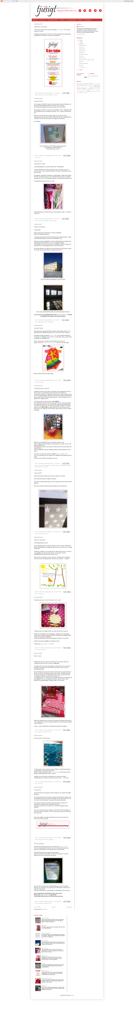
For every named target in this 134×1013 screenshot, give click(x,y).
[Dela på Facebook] (67, 93)
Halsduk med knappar (46, 978)
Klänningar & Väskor (53, 19)
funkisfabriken (50, 94)
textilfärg (41, 382)
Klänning (50, 220)
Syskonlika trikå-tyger (42, 738)
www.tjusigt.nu (87, 19)
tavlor (47, 466)
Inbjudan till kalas (40, 27)
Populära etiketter (45, 918)
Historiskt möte (39, 164)
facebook (66, 453)
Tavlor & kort (42, 19)
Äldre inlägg (69, 907)
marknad (98, 88)
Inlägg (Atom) (44, 909)
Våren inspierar (39, 540)
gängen (91, 85)
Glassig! (43, 963)
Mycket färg (38, 328)
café (44, 94)
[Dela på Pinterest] (69, 93)
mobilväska (79, 89)
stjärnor (46, 533)
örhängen (85, 92)
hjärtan (43, 533)
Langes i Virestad (63, 846)
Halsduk (57, 465)
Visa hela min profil (81, 34)
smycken (43, 466)
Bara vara (37, 656)
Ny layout (37, 790)
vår (43, 593)
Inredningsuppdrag (71, 19)
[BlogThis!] (64, 93)
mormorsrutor (84, 89)
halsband (53, 465)
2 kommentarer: (57, 218)
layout (47, 839)
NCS (45, 677)
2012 (79, 69)
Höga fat (86, 86)
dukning (39, 731)
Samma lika (38, 101)
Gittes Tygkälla (54, 772)
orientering (40, 593)
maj (80, 41)
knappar (68, 465)
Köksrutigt (44, 925)
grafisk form (49, 465)
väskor (78, 92)
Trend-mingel (39, 844)
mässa (40, 466)
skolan (39, 157)
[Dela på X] (66, 93)
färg (39, 382)
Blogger (72, 995)
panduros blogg (52, 335)
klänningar (65, 465)
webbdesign (51, 839)
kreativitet (55, 94)
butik (41, 94)
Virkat (97, 91)
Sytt (42, 783)
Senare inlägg (37, 907)
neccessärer (93, 89)
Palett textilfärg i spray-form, (50, 342)
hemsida (39, 533)
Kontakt (80, 19)
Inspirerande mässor (41, 388)
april (80, 43)
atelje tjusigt (81, 26)
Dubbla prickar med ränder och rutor (47, 600)
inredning (61, 465)
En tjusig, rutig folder (46, 933)
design (46, 94)
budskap (39, 465)
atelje (39, 94)
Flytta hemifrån (39, 227)
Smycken (62, 19)
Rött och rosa (44, 955)
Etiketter (98, 83)
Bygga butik (44, 986)
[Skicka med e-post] (63, 93)
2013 (79, 40)
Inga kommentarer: (58, 155)
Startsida (35, 19)
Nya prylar (38, 473)
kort (41, 649)
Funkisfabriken (60, 29)
